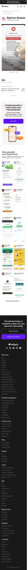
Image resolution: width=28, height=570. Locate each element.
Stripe (3, 503)
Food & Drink (15, 11)
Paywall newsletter (7, 377)
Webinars (4, 365)
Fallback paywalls (6, 431)
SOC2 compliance (6, 559)
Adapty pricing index (7, 379)
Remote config (6, 417)
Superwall (4, 519)
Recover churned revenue (9, 475)
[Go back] (2, 11)
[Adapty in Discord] (13, 348)
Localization (5, 415)
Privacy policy (5, 552)
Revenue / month (7, 82)
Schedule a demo (13, 337)
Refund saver (5, 433)
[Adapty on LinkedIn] (10, 348)
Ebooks (4, 360)
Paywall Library (7, 11)
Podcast (4, 362)
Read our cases (6, 477)
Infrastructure (6, 421)
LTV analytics (5, 528)
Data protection (6, 554)
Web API (4, 505)
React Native (5, 488)
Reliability (4, 429)
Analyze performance (7, 472)
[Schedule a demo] (21, 6)
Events (3, 367)
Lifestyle (16, 20)
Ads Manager (5, 535)
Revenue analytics (7, 526)
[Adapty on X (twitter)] (7, 348)
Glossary (4, 370)
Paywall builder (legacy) (8, 403)
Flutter (3, 491)
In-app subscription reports (9, 391)
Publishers (4, 459)
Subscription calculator (8, 387)
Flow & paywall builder (8, 400)
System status (6, 556)
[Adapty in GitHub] (17, 348)
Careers (4, 547)
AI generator (5, 405)
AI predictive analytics (8, 530)
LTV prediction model (7, 533)
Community (5, 394)
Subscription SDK (6, 424)
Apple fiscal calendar (7, 382)
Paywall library (5, 374)
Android (4, 486)
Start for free (13, 331)
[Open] (24, 6)
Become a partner (7, 561)
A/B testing (5, 408)
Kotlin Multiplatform (7, 496)
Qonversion (5, 517)
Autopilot (4, 410)
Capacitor (4, 498)
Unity (3, 501)
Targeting (4, 412)
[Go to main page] (5, 6)
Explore (13, 121)
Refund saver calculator (8, 389)
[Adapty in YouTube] (20, 348)
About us (4, 542)
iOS (2, 484)
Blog (3, 357)
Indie (3, 454)
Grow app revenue (7, 470)
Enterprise (4, 461)
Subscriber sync (6, 426)
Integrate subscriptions (8, 467)
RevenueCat (5, 512)
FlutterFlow (5, 493)
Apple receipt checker (8, 384)
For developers (6, 442)
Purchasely (5, 514)
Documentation (6, 372)
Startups (4, 456)
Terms (3, 549)
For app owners (6, 447)
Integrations (5, 436)
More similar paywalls (12, 300)
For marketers (5, 445)
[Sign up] (18, 6)
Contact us (5, 544)
